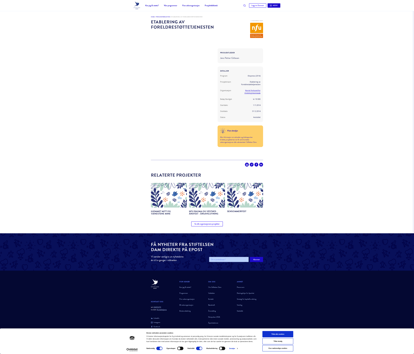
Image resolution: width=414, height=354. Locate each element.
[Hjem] (164, 284)
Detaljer (232, 348)
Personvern (240, 287)
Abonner (256, 259)
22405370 (157, 307)
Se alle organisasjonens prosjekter (207, 224)
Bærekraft (211, 305)
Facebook (157, 326)
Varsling (239, 305)
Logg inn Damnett (257, 5)
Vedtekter (211, 293)
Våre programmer (170, 5)
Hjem (153, 17)
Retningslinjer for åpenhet (245, 293)
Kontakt (210, 299)
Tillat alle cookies (277, 334)
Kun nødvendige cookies (278, 348)
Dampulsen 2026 (214, 317)
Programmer (183, 293)
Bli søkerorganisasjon (186, 305)
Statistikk (240, 311)
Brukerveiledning (185, 311)
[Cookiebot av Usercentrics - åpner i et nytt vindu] (132, 349)
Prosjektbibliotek (211, 5)
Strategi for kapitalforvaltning (246, 299)
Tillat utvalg (278, 341)
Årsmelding (212, 311)
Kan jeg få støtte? (152, 5)
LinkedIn (156, 318)
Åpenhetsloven (213, 323)
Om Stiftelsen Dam (214, 287)
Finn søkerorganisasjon (191, 5)
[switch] (180, 348)
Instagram (157, 322)
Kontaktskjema (162, 309)
